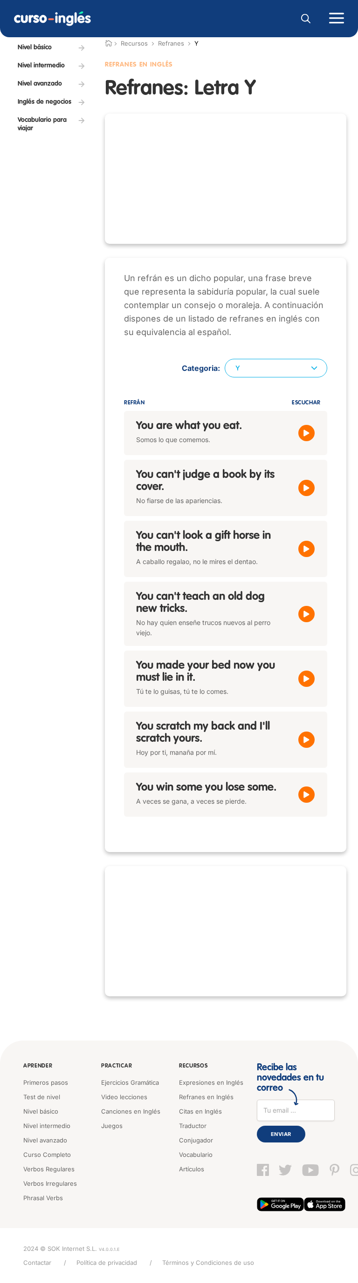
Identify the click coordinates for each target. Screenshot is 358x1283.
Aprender (38, 1066)
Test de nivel (41, 1097)
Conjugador (196, 1140)
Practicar (116, 1066)
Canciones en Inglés (130, 1111)
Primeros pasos (45, 1082)
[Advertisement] (225, 179)
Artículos (191, 1169)
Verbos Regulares (49, 1169)
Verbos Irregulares (50, 1183)
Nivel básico (40, 1111)
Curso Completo (47, 1154)
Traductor (193, 1125)
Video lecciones (124, 1097)
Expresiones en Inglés (211, 1082)
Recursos (193, 1066)
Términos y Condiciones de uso (208, 1262)
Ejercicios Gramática (130, 1082)
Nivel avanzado (45, 1140)
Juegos (112, 1125)
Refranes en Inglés (206, 1097)
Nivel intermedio (46, 1125)
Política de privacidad (106, 1262)
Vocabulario (196, 1154)
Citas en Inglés (200, 1111)
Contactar (37, 1262)
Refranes (171, 43)
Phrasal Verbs (43, 1198)
